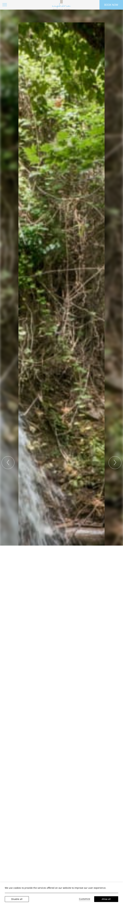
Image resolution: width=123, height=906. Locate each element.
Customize (84, 898)
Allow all (106, 899)
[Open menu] (5, 5)
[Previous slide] (8, 462)
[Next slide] (115, 462)
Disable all (16, 899)
